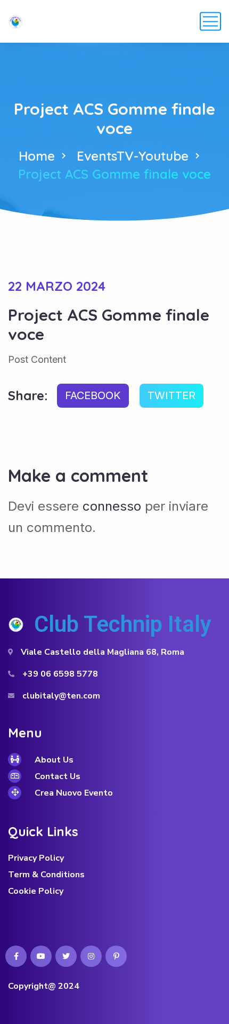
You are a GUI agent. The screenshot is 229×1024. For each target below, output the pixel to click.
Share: (28, 395)
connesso (112, 506)
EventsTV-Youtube (133, 156)
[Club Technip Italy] (15, 21)
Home (37, 156)
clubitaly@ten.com (61, 696)
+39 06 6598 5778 (60, 674)
